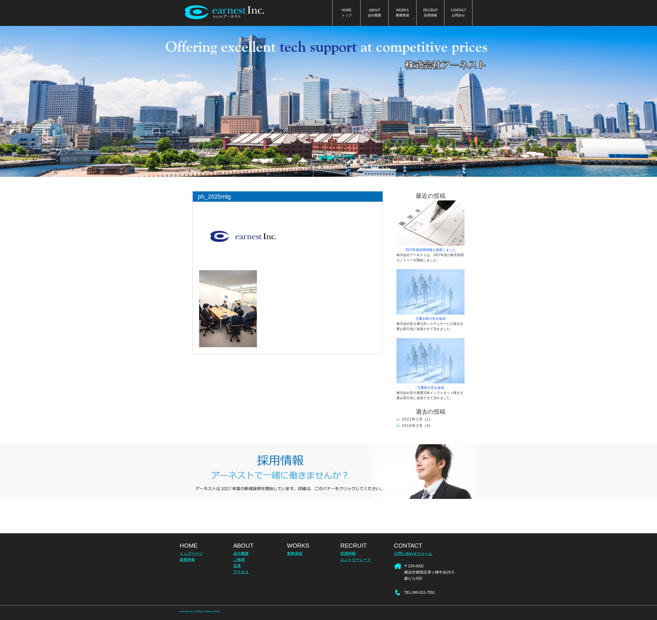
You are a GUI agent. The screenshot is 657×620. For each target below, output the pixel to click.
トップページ (191, 553)
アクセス (241, 572)
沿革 (237, 566)
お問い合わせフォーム (413, 553)
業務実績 (294, 553)
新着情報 (187, 559)
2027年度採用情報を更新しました (430, 250)
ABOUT (374, 12)
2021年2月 (412, 419)
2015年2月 (412, 425)
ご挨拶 (239, 559)
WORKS (402, 12)
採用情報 (348, 553)
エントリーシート (355, 559)
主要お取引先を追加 (431, 319)
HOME (347, 12)
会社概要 (241, 553)
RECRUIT (430, 12)
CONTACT (458, 12)
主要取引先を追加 (430, 388)
